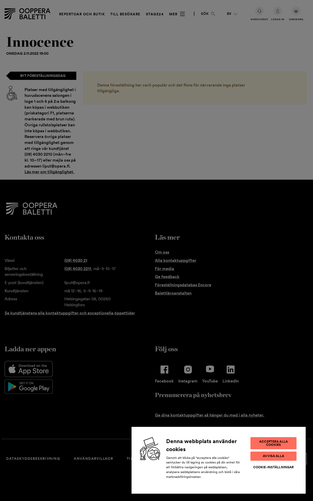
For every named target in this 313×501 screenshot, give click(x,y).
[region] (219, 460)
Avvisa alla (273, 456)
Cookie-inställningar (273, 467)
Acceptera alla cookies (273, 443)
